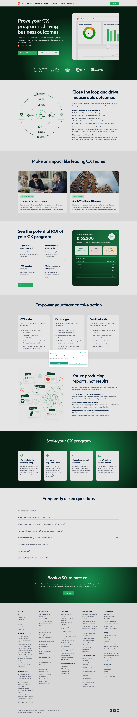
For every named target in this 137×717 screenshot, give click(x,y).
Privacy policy (83, 352)
